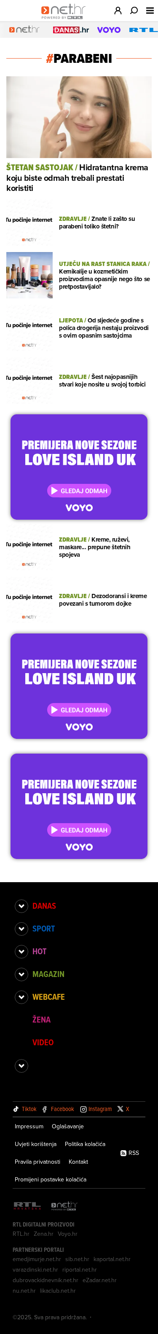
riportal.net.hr (79, 1269)
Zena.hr (44, 1233)
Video (43, 1042)
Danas (44, 906)
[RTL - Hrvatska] (27, 1206)
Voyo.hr (68, 1233)
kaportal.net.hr (112, 1259)
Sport (43, 928)
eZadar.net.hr (100, 1280)
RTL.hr (21, 1233)
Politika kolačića (85, 1144)
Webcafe (48, 997)
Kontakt (78, 1161)
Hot (39, 951)
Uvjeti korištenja (35, 1144)
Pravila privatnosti (37, 1161)
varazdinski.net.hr (35, 1269)
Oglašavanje (68, 1126)
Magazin (48, 974)
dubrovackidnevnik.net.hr (45, 1280)
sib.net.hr (77, 1259)
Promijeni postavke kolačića (50, 1179)
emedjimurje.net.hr (37, 1259)
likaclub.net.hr (58, 1290)
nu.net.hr (24, 1290)
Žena (41, 1019)
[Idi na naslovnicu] (65, 19)
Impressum (29, 1126)
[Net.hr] (64, 1206)
